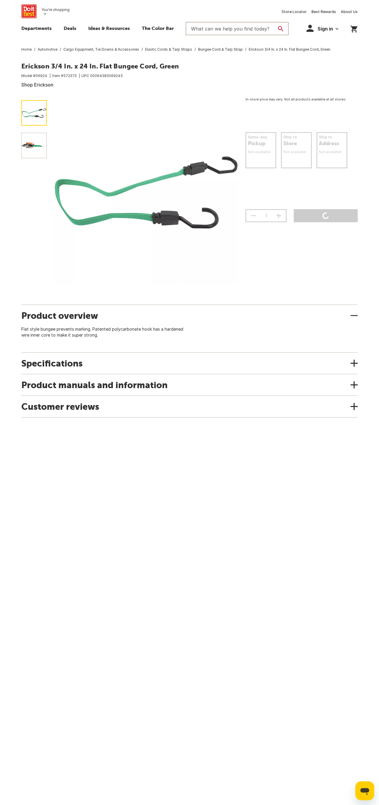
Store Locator (294, 11)
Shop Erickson (37, 85)
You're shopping (55, 9)
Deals (70, 28)
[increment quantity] (278, 216)
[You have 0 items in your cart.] (354, 28)
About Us (349, 11)
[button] (322, 28)
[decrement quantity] (253, 216)
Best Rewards (323, 11)
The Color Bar (158, 28)
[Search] (280, 28)
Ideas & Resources (109, 28)
